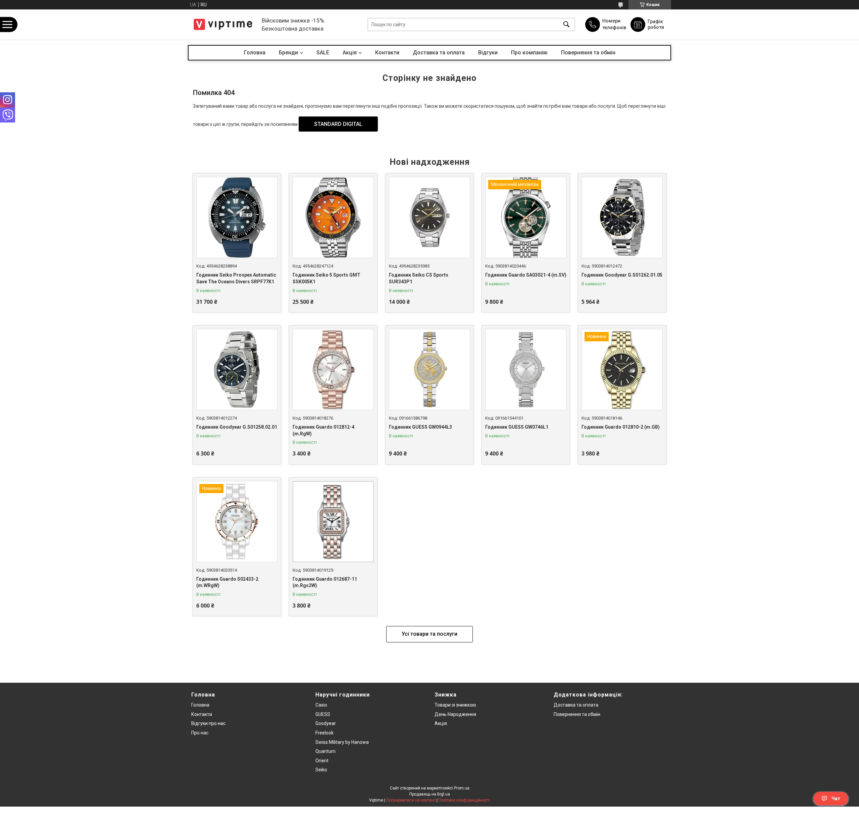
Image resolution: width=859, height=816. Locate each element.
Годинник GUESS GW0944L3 (420, 427)
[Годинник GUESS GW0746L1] (525, 369)
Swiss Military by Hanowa (342, 742)
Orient (322, 760)
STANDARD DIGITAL (338, 124)
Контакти (387, 52)
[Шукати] (566, 24)
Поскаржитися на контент (411, 800)
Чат (835, 798)
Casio (321, 705)
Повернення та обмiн (577, 714)
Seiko (321, 769)
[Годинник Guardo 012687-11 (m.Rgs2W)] (333, 521)
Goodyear (325, 723)
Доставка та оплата (439, 52)
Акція (441, 723)
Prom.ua (461, 788)
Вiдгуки (488, 52)
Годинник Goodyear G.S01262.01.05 (622, 275)
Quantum (325, 751)
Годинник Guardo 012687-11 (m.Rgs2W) (325, 582)
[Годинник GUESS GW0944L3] (429, 369)
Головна (254, 52)
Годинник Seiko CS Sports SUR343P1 (418, 278)
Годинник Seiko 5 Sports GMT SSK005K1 (326, 278)
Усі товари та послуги (429, 634)
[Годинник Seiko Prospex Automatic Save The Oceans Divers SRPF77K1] (236, 217)
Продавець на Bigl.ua (429, 794)
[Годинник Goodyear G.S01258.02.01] (236, 369)
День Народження (455, 714)
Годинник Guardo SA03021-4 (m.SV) (525, 275)
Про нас (199, 732)
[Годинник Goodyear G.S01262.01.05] (622, 217)
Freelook (324, 732)
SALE (322, 52)
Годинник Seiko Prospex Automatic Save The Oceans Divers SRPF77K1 (236, 278)
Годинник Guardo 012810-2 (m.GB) (621, 427)
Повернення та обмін (588, 52)
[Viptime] (223, 24)
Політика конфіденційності (464, 800)
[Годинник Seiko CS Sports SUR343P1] (429, 217)
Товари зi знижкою (455, 705)
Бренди (288, 52)
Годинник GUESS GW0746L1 (516, 427)
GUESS (322, 714)
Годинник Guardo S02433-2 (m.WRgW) (227, 582)
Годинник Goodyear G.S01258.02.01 (236, 427)
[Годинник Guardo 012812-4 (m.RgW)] (333, 369)
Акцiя (350, 52)
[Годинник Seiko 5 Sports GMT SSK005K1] (333, 217)
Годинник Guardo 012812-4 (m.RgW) (323, 430)
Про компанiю (529, 52)
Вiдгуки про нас (208, 723)
